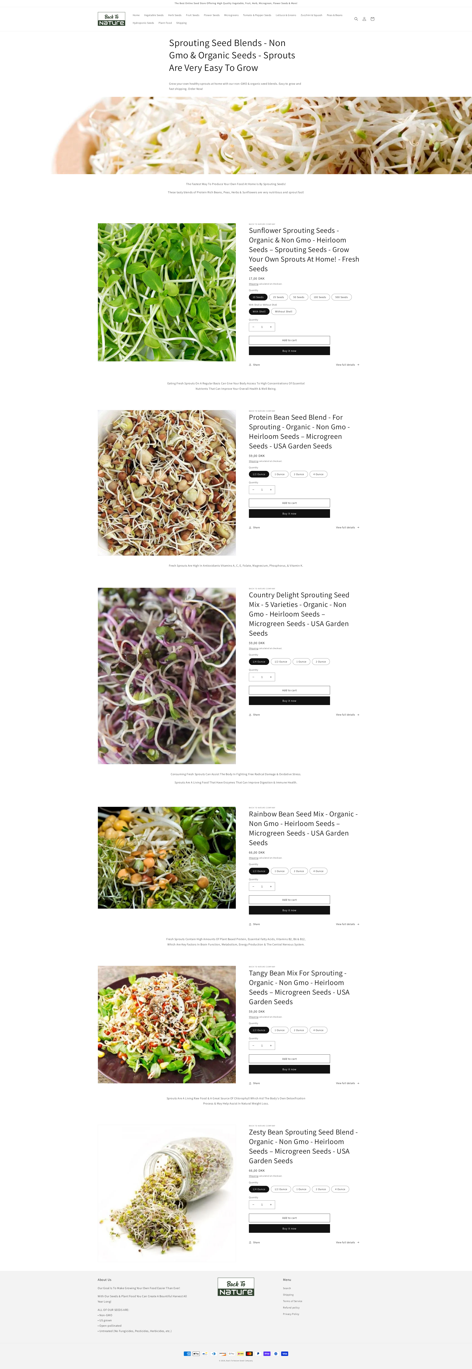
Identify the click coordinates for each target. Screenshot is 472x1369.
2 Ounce (299, 474)
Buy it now (289, 351)
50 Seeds (298, 297)
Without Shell (283, 311)
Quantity (253, 319)
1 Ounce (280, 474)
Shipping (253, 283)
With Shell (259, 311)
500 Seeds (341, 297)
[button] (356, 19)
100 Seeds (320, 297)
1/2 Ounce (259, 474)
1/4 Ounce (259, 661)
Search (287, 1288)
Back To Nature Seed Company (239, 1360)
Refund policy (291, 1307)
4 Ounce (318, 474)
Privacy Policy (291, 1314)
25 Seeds (278, 297)
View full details (345, 364)
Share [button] (256, 364)
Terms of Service (292, 1301)
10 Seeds (258, 297)
